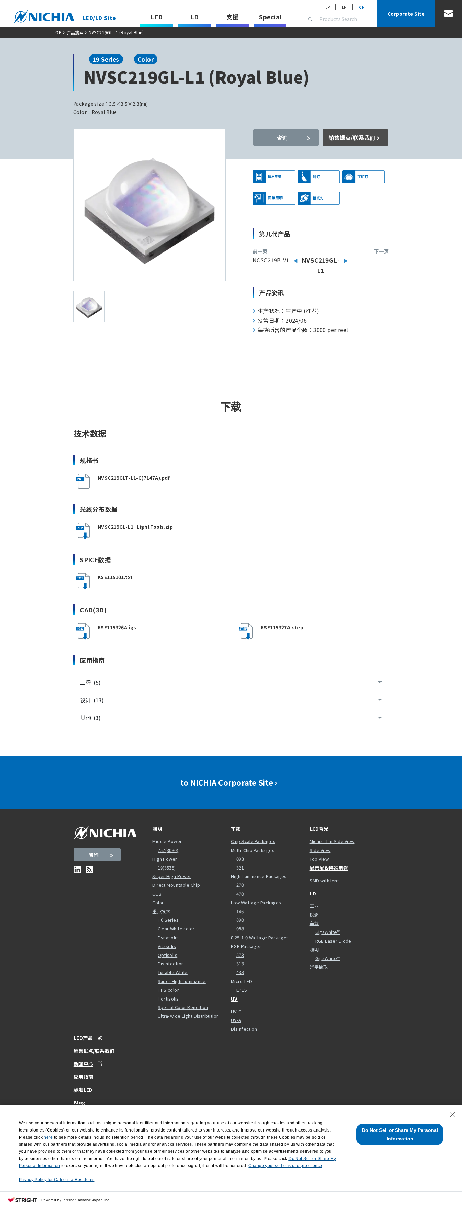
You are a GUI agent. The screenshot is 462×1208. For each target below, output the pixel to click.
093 (240, 859)
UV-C (236, 1011)
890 (240, 920)
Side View (320, 850)
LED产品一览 (88, 1037)
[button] (149, 531)
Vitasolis (167, 946)
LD (194, 16)
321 (240, 867)
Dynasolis (168, 937)
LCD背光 (319, 828)
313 (240, 963)
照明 (157, 828)
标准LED (83, 1089)
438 (240, 972)
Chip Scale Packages (253, 841)
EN (344, 7)
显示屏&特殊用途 (329, 867)
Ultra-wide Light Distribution (188, 1016)
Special (270, 16)
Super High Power (171, 876)
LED (157, 16)
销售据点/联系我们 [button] (352, 137)
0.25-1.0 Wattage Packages (260, 937)
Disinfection (171, 963)
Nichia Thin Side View (332, 841)
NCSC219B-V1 (271, 260)
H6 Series (168, 920)
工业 (314, 906)
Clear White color (176, 928)
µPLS (241, 990)
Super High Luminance (181, 981)
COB (156, 894)
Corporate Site (406, 13)
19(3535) (167, 867)
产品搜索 (75, 32)
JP (328, 7)
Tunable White (172, 972)
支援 (232, 16)
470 (240, 894)
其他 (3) (90, 717)
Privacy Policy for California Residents (56, 1179)
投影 (314, 914)
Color (158, 902)
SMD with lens (325, 880)
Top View (319, 859)
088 (240, 928)
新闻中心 (83, 1063)
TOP (57, 32)
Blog (79, 1102)
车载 (236, 828)
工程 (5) (90, 682)
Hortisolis (168, 998)
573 (240, 955)
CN (362, 7)
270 (240, 885)
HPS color (168, 990)
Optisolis (167, 955)
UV (234, 998)
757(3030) (168, 850)
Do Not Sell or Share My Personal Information (400, 1134)
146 (240, 911)
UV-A (236, 1020)
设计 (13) (92, 700)
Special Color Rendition (183, 1007)
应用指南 (83, 1076)
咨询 (282, 137)
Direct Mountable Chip (176, 885)
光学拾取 (319, 967)
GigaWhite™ (327, 932)
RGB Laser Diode (333, 941)
